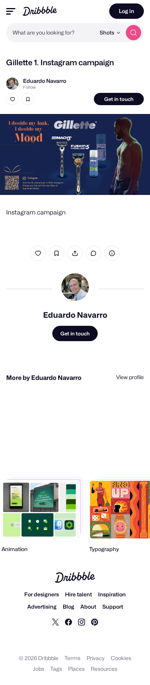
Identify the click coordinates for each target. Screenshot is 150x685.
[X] (55, 621)
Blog (68, 606)
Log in (126, 11)
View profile (130, 377)
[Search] (133, 32)
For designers (41, 594)
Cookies (121, 658)
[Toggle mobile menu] (11, 11)
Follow (29, 87)
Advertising (42, 606)
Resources (104, 668)
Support (112, 606)
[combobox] (51, 32)
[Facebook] (68, 621)
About (88, 606)
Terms (72, 658)
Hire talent (78, 594)
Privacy (96, 658)
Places (76, 668)
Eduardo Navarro (44, 81)
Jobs (38, 668)
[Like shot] (12, 99)
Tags (56, 668)
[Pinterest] (94, 621)
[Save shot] (28, 99)
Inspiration (112, 594)
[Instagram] (81, 621)
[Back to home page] (40, 11)
